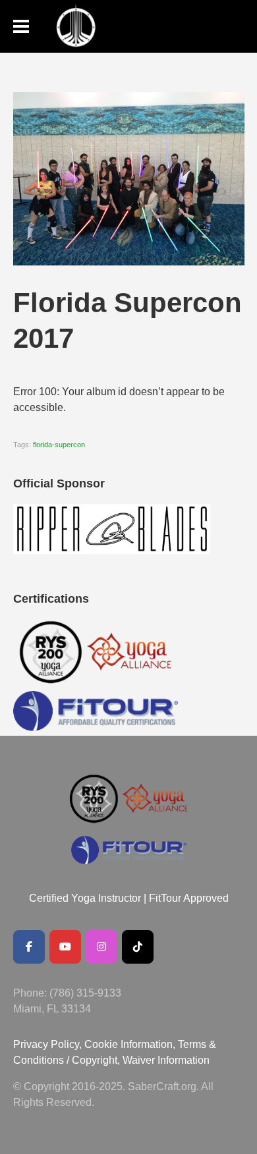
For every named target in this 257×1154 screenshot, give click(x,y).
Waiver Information (166, 1060)
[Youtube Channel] (65, 947)
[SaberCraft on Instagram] (101, 947)
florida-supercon (59, 445)
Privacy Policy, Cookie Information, (95, 1044)
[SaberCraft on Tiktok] (138, 947)
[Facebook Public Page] (29, 947)
